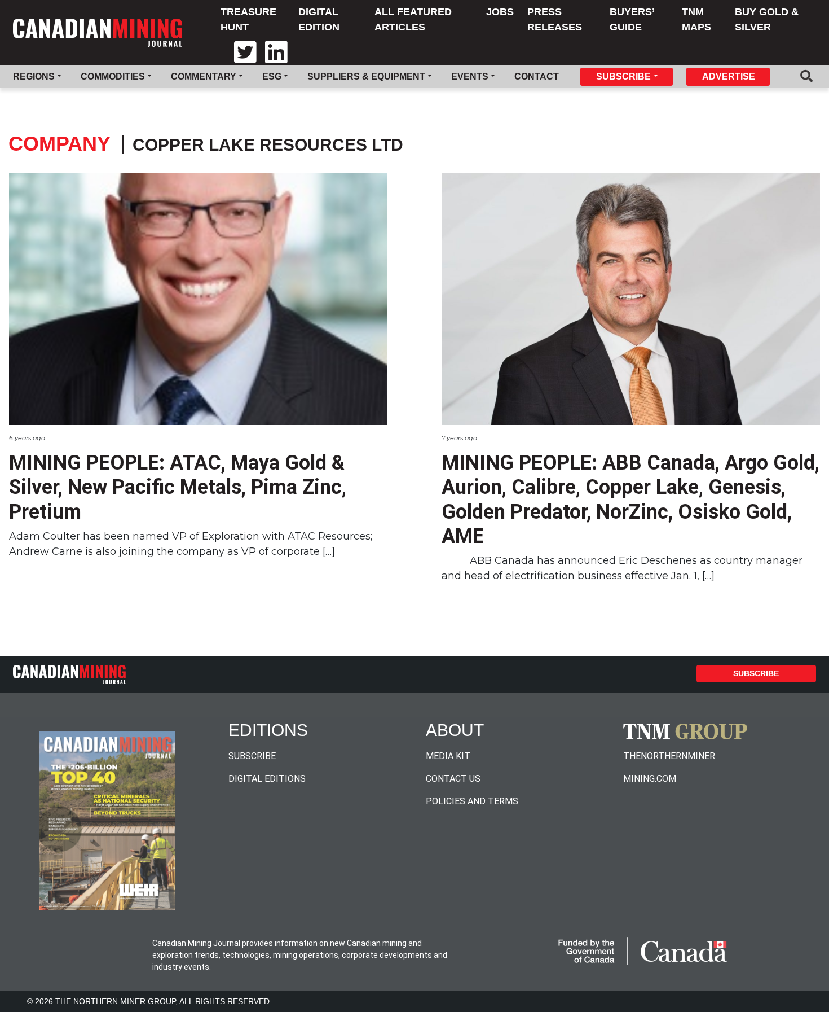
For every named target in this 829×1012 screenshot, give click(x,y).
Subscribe (756, 673)
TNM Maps (696, 19)
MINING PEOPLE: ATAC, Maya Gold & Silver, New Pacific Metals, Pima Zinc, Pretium (177, 487)
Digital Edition (318, 19)
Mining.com (649, 778)
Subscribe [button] (623, 76)
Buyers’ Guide (632, 19)
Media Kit (448, 756)
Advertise (728, 76)
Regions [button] (34, 76)
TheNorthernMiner (669, 756)
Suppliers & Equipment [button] (366, 76)
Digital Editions (267, 778)
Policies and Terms (472, 801)
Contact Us (453, 778)
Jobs (500, 11)
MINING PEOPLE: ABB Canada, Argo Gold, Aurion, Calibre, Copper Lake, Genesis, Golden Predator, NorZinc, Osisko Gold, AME (630, 499)
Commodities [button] (113, 76)
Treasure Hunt (248, 19)
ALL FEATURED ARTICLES (413, 19)
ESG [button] (271, 76)
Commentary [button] (203, 76)
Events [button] (469, 76)
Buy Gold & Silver (767, 19)
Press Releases (554, 19)
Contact (536, 76)
